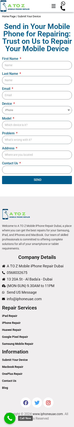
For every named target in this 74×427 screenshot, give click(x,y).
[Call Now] (9, 418)
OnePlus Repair (12, 373)
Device (7, 104)
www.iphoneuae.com (47, 414)
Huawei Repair (11, 329)
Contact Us (10, 163)
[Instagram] (48, 402)
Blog (5, 387)
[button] (53, 6)
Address (8, 148)
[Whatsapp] (63, 3)
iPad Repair (9, 315)
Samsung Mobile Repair (17, 343)
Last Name (10, 74)
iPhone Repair (11, 322)
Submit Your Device (15, 359)
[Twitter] (37, 402)
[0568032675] (63, 8)
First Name (10, 59)
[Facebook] (26, 402)
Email (6, 89)
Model (7, 118)
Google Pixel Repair (15, 336)
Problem (8, 133)
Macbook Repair (12, 366)
